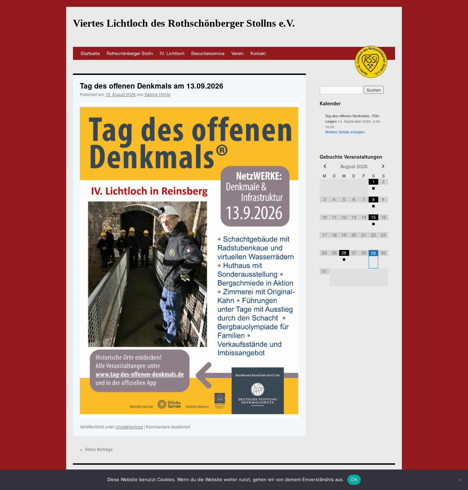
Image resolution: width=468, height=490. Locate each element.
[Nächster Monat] (383, 166)
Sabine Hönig (157, 94)
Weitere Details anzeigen (345, 131)
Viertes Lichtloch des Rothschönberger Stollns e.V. (184, 23)
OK (354, 479)
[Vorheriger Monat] (325, 166)
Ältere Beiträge (96, 449)
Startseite (90, 53)
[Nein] (459, 479)
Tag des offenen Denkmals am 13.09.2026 (151, 85)
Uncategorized (129, 426)
